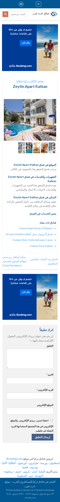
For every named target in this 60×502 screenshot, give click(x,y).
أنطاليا (12, 462)
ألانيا (4, 462)
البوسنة (39, 475)
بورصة (44, 462)
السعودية (22, 475)
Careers (39, 490)
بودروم (34, 467)
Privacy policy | (14, 490)
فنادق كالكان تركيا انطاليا (30, 81)
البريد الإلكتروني (44, 389)
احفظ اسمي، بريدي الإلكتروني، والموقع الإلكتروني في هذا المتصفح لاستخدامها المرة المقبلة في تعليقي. (31, 425)
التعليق (50, 345)
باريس (26, 471)
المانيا (42, 471)
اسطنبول (55, 462)
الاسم (49, 374)
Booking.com (14, 458)
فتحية (25, 467)
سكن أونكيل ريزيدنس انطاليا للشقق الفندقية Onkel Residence (14, 261)
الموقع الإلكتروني (45, 404)
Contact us (28, 490)
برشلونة (8, 471)
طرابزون (33, 462)
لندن (34, 471)
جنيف (18, 471)
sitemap (50, 490)
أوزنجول (22, 462)
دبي (31, 475)
